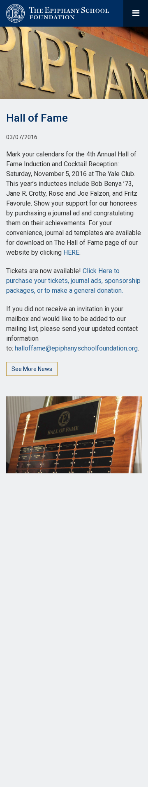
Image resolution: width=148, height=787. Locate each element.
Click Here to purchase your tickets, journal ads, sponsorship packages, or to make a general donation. (73, 280)
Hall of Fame (37, 118)
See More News (32, 369)
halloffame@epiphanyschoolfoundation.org (76, 348)
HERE (71, 252)
